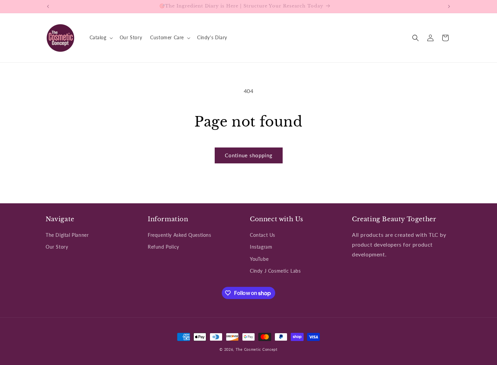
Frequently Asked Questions (179, 235)
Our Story (57, 247)
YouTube (259, 259)
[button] (101, 37)
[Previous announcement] (48, 6)
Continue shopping (249, 155)
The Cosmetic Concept (257, 349)
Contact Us (262, 235)
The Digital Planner (67, 235)
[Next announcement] (449, 6)
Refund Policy (163, 247)
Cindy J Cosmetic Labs (275, 271)
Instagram (261, 247)
